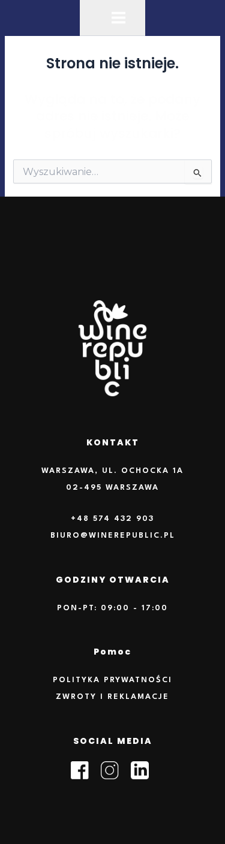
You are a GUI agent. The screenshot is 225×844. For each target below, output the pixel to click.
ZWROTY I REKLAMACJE (112, 697)
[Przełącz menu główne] (118, 17)
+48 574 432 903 (112, 519)
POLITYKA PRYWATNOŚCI (112, 680)
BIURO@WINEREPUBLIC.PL (112, 535)
